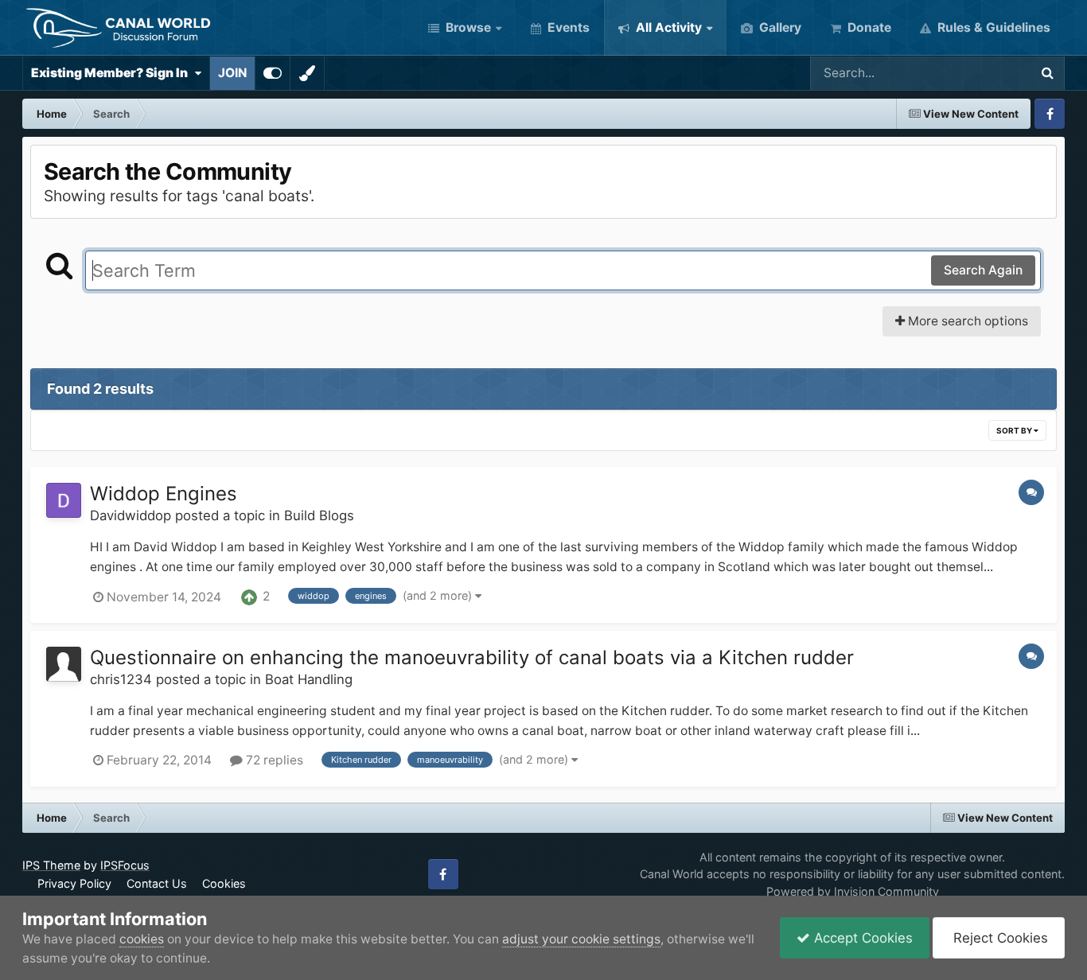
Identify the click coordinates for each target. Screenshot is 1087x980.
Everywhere (974, 73)
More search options (966, 321)
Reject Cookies (998, 938)
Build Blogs (319, 515)
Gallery (778, 27)
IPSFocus (125, 865)
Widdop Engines (163, 493)
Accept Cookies (861, 938)
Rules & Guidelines (992, 27)
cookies (141, 939)
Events (567, 27)
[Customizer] (272, 73)
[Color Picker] (307, 73)
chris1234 (121, 679)
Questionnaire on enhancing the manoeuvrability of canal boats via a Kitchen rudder (472, 657)
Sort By (1015, 430)
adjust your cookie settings (581, 939)
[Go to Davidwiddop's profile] (63, 500)
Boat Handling (309, 679)
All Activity (667, 27)
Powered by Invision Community (852, 891)
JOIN (232, 72)
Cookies (224, 883)
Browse (466, 27)
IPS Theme (51, 865)
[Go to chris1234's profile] (63, 664)
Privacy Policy (74, 883)
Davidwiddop (130, 515)
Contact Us (157, 883)
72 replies (273, 760)
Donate (867, 27)
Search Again (983, 270)
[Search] (1047, 73)
